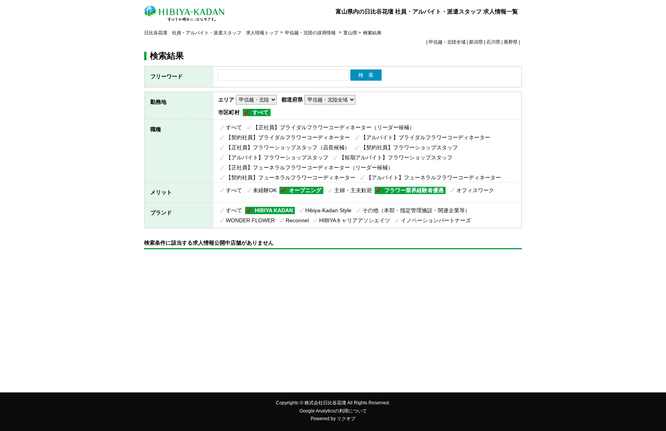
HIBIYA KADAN (274, 210)
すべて (260, 112)
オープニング (305, 190)
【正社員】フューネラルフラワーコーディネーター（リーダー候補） (309, 167)
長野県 (511, 42)
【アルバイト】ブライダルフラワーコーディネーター (425, 137)
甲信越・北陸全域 (447, 42)
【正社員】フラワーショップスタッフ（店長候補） (288, 147)
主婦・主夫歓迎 (353, 190)
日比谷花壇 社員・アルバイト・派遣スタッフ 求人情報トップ (211, 32)
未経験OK (265, 190)
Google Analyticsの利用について (333, 411)
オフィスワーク (475, 190)
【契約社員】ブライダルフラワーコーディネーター (288, 137)
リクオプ (346, 418)
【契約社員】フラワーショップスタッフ (409, 147)
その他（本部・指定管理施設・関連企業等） (416, 210)
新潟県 (476, 42)
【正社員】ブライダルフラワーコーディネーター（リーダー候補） (334, 127)
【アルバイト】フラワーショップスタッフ (277, 157)
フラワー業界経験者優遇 (414, 190)
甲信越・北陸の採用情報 (311, 32)
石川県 (493, 42)
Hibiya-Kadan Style (328, 210)
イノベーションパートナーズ (436, 220)
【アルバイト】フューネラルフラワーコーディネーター (433, 177)
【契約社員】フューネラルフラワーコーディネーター (290, 177)
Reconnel (297, 220)
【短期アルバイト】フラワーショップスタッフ (395, 157)
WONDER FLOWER (250, 220)
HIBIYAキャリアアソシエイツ (354, 220)
